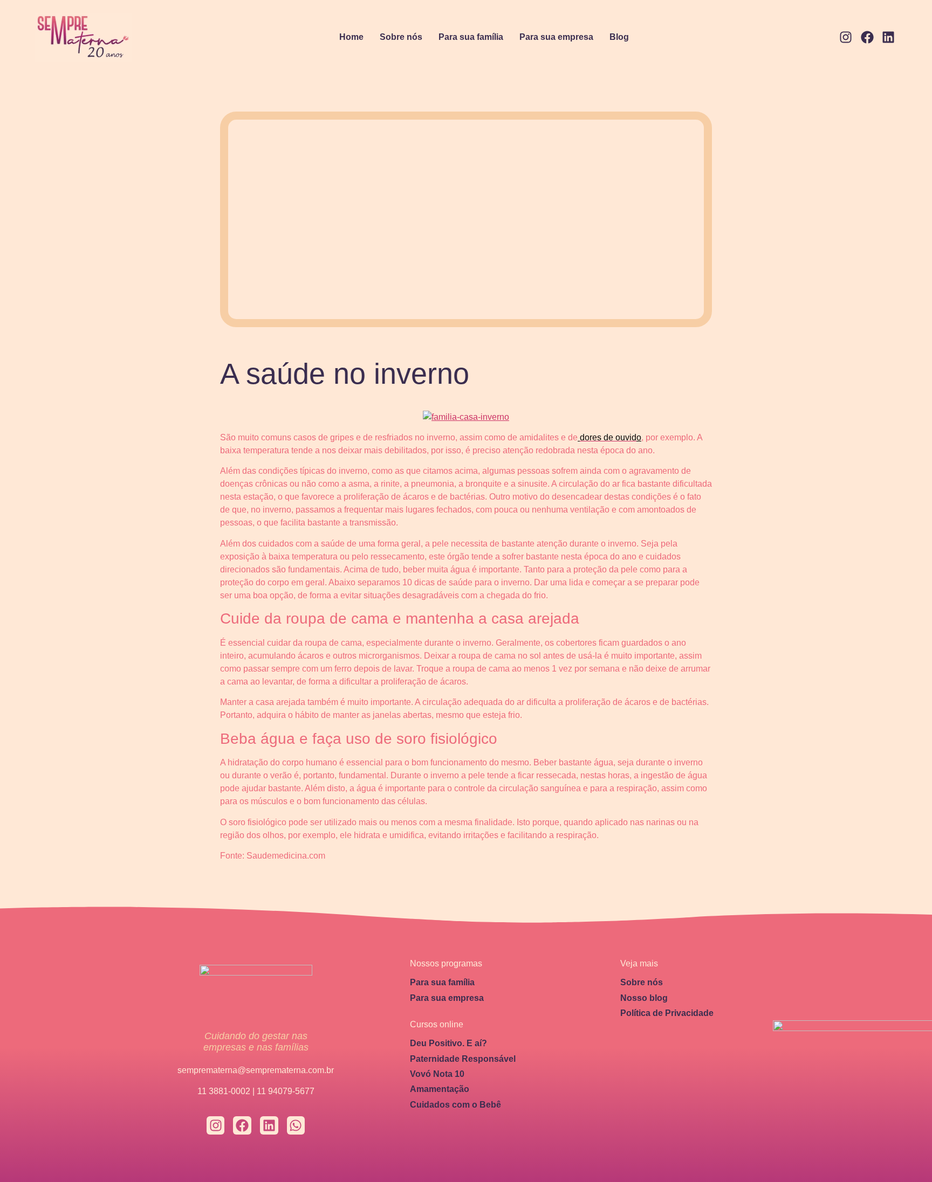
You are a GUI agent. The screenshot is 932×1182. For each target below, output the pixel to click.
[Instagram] (846, 38)
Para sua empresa (556, 37)
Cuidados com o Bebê (455, 1104)
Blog (619, 37)
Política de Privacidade (667, 1013)
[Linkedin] (888, 38)
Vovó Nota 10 (437, 1074)
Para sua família (470, 37)
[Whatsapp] (296, 1125)
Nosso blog (644, 998)
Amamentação (439, 1089)
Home (351, 37)
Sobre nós (401, 37)
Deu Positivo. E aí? (448, 1043)
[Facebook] (867, 38)
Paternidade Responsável (463, 1058)
